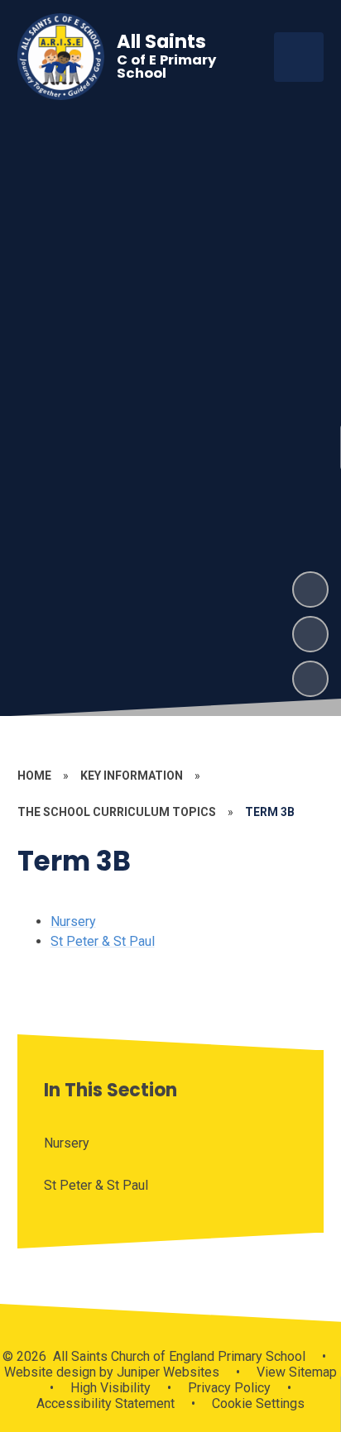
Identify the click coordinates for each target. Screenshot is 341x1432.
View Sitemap (297, 1372)
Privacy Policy (229, 1388)
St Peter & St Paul (102, 941)
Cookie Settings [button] (258, 1403)
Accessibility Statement (105, 1403)
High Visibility (110, 1388)
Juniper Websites (166, 1372)
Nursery (73, 921)
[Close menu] (299, 57)
